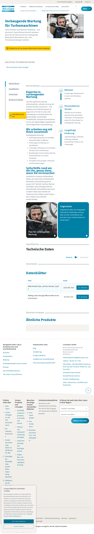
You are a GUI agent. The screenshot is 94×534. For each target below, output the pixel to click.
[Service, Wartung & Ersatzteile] (38, 10)
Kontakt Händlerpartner (71, 379)
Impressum (72, 518)
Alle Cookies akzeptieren (18, 521)
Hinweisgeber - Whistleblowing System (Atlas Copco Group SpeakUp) (8, 466)
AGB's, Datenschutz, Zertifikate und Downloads (75, 383)
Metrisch (69, 257)
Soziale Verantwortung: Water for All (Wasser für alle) (9, 446)
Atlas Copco (7, 407)
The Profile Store (31, 424)
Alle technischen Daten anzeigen (18, 67)
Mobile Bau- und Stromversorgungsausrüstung (20, 460)
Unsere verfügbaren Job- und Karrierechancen (8, 418)
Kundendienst (7, 356)
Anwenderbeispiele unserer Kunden (15, 363)
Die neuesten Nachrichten (9, 432)
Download (84, 288)
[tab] (16, 83)
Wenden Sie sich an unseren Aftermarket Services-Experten (29, 48)
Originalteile (73, 220)
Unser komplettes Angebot (64, 2)
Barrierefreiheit (37, 518)
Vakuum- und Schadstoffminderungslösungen (21, 432)
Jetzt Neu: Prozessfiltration (12, 374)
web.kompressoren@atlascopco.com (75, 357)
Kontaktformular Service (71, 376)
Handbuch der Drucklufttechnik (43, 359)
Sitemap (64, 518)
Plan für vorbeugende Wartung (41, 220)
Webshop (6, 360)
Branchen (6, 353)
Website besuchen (80, 421)
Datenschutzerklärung (52, 518)
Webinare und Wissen (36, 6)
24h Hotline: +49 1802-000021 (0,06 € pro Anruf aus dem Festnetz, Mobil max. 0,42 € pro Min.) (77, 366)
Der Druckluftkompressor (11, 371)
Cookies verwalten (19, 526)
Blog (34, 348)
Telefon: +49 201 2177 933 (72, 361)
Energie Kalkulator (39, 355)
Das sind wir (65, 6)
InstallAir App (37, 352)
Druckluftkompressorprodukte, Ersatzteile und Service (21, 416)
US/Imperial (84, 257)
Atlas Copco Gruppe (31, 415)
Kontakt (6, 367)
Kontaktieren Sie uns (18, 115)
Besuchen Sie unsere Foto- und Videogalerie (32, 435)
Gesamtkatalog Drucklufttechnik (44, 363)
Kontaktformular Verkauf (71, 372)
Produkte (23, 6)
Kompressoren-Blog (52, 6)
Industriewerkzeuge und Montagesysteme (20, 446)
